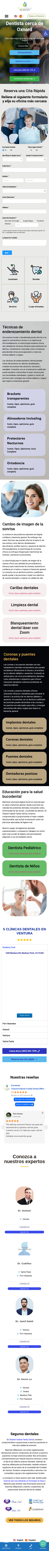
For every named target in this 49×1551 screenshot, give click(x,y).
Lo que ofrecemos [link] (36, 306)
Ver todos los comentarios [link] (24, 1099)
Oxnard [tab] (6, 1029)
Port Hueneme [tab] (9, 1023)
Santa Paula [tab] (8, 1041)
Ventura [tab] (6, 1035)
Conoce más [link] (23, 46)
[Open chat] (43, 1543)
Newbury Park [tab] (9, 947)
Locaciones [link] (13, 279)
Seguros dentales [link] (24, 1434)
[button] (6, 16)
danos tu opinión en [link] (23, 1104)
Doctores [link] (13, 306)
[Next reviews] (46, 1127)
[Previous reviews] (3, 1127)
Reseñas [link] (36, 279)
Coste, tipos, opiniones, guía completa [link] (24, 593)
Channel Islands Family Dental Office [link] (27, 1089)
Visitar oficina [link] (24, 1015)
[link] (46, 33)
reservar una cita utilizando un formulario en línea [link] (24, 1481)
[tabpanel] (24, 985)
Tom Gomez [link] (18, 1114)
